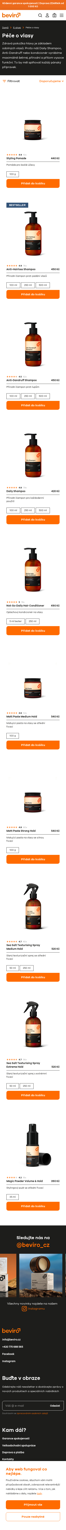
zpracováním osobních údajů (32, 1413)
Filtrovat (14, 81)
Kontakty (8, 1459)
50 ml (13, 968)
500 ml (43, 285)
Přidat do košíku (33, 183)
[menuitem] (40, 15)
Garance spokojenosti (16, 1438)
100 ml (13, 285)
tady (39, 1493)
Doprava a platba (13, 1452)
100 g (13, 174)
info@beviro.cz (11, 1339)
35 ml (13, 1197)
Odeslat (55, 1406)
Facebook (8, 1354)
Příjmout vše (33, 1505)
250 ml (28, 285)
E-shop (17, 27)
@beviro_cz (33, 1245)
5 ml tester (16, 621)
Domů (5, 27)
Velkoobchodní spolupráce (19, 1445)
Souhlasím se (25, 1413)
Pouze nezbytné (33, 1517)
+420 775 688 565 (12, 1347)
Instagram (8, 1361)
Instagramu (36, 1309)
